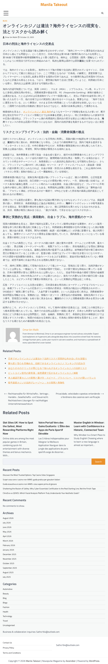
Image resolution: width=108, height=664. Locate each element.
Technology (7, 616)
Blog (5, 21)
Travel (5, 620)
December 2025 (9, 554)
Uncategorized (9, 625)
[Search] (102, 13)
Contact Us (7, 642)
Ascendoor (71, 661)
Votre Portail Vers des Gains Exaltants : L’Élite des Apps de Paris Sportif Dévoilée (54, 428)
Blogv (5, 602)
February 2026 (9, 545)
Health (5, 611)
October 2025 (8, 563)
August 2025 (8, 572)
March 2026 (8, 540)
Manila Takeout (54, 4)
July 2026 (7, 522)
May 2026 (7, 531)
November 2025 (9, 558)
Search (98, 461)
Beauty (6, 593)
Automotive (7, 589)
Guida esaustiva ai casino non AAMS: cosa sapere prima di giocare (30, 484)
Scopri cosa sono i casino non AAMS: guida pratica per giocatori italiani (31, 479)
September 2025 (10, 567)
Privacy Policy (8, 647)
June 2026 (7, 527)
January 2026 (8, 549)
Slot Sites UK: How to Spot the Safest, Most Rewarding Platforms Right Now (18, 428)
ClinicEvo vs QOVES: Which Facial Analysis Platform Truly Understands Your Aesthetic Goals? (41, 493)
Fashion (6, 607)
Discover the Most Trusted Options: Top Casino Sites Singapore (29, 474)
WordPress (94, 661)
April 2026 (7, 536)
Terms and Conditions (12, 652)
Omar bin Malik (11, 37)
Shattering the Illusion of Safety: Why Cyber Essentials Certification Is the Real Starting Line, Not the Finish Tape (49, 488)
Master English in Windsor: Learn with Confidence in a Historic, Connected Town (89, 426)
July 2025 (7, 576)
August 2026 (8, 518)
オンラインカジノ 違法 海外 (37, 111)
